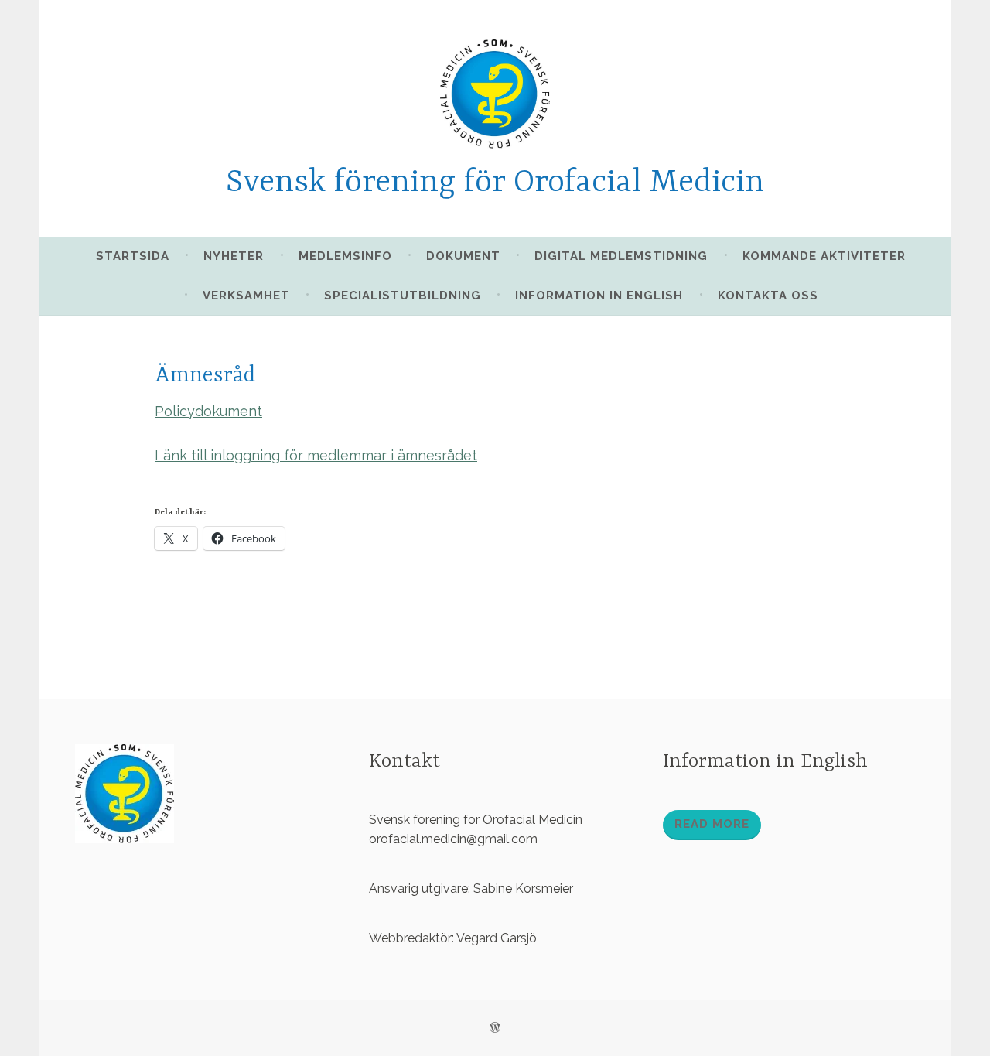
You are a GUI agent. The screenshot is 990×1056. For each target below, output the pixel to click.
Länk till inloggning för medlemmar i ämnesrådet (316, 455)
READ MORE (711, 824)
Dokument (463, 256)
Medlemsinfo (345, 256)
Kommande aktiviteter (824, 256)
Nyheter (233, 256)
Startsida (132, 256)
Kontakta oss (768, 295)
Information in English (599, 295)
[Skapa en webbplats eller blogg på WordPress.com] (495, 1028)
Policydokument (208, 411)
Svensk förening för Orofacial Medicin (495, 183)
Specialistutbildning (402, 295)
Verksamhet (246, 295)
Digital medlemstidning (621, 256)
